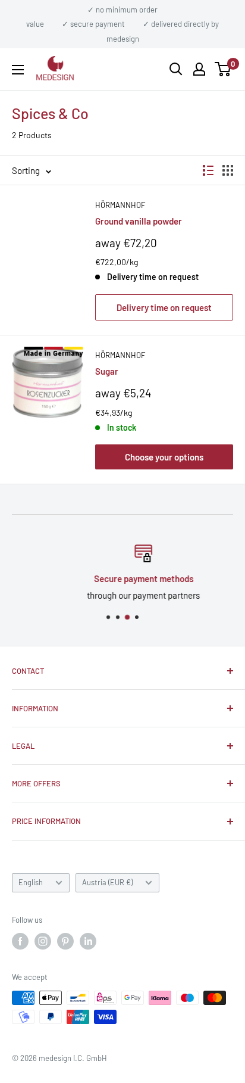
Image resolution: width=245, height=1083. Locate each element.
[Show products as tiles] (227, 170)
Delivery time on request (164, 307)
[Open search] (176, 69)
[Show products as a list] (208, 170)
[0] (223, 69)
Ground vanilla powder (138, 221)
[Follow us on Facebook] (20, 941)
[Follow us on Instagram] (42, 941)
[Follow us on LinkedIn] (88, 941)
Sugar (106, 371)
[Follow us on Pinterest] (65, 941)
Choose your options (164, 457)
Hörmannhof (120, 205)
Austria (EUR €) (107, 882)
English (30, 882)
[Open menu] (18, 69)
